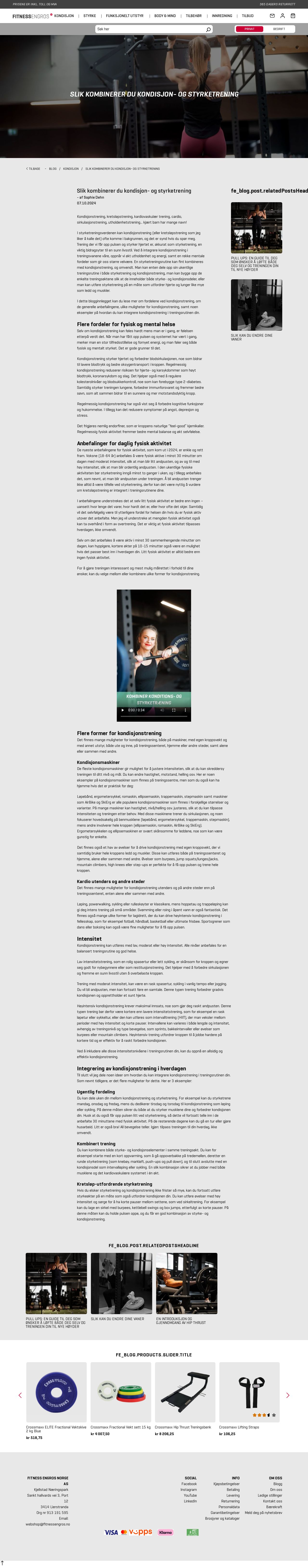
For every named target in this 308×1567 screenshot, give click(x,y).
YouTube (190, 1495)
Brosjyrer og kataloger (222, 1518)
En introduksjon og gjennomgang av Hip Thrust (181, 1321)
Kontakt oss (272, 1501)
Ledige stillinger (270, 1495)
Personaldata (229, 1507)
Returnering (230, 1501)
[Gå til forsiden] (32, 15)
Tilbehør (194, 15)
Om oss (276, 1489)
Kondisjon (64, 15)
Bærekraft (274, 1507)
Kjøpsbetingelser (226, 1484)
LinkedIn (190, 1501)
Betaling (233, 1489)
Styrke (89, 15)
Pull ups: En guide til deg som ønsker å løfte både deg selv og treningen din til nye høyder (254, 264)
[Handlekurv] (291, 16)
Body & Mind (165, 15)
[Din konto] (282, 16)
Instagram (188, 1489)
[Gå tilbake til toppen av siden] (2, 1564)
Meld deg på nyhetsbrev (263, 1512)
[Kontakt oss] (272, 16)
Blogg (277, 1484)
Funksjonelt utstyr (124, 15)
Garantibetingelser (225, 1512)
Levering (233, 1495)
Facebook (189, 1484)
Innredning (222, 15)
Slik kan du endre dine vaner (252, 337)
